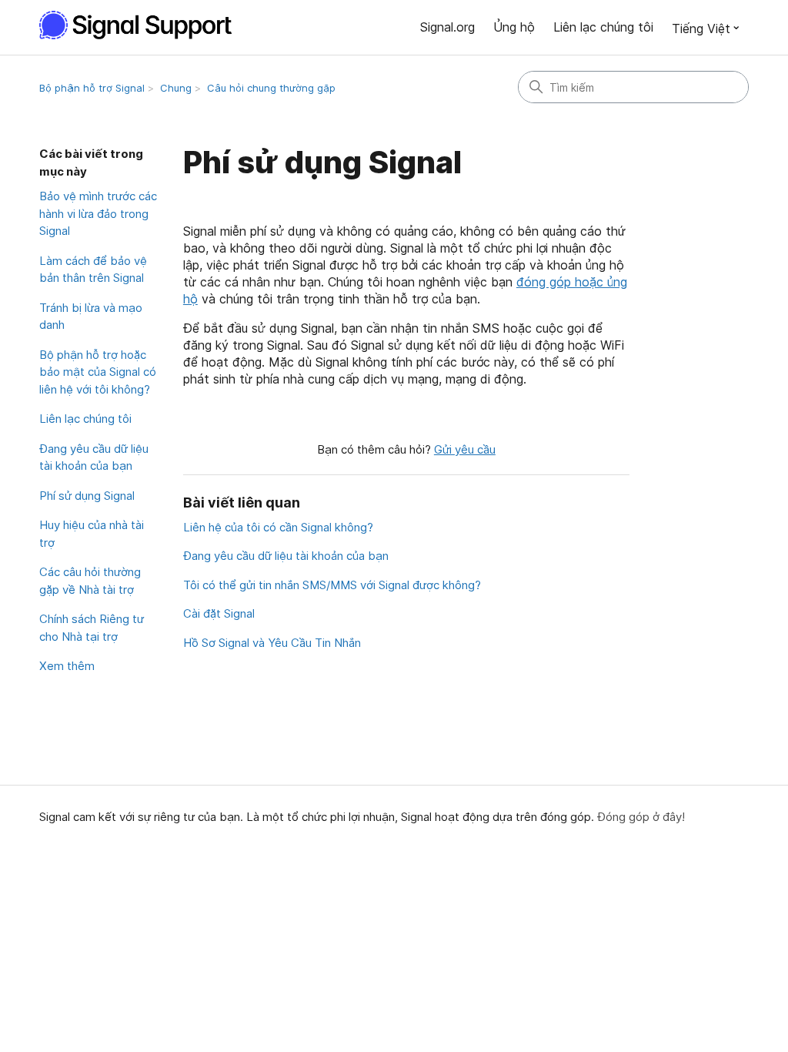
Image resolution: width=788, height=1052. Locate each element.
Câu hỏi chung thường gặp (271, 88)
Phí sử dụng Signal (87, 495)
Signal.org (447, 27)
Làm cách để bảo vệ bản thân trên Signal (93, 269)
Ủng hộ (514, 27)
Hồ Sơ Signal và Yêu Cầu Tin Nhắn (272, 642)
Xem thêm (67, 665)
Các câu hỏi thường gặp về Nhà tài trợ (90, 581)
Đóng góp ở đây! (641, 816)
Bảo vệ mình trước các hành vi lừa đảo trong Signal (98, 213)
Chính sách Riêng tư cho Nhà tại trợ (91, 627)
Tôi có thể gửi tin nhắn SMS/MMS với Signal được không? (332, 585)
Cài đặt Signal (219, 613)
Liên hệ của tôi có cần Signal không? (278, 527)
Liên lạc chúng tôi (603, 27)
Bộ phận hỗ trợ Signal (92, 88)
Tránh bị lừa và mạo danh (90, 316)
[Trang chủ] (144, 25)
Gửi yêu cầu (465, 449)
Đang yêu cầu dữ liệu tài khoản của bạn (94, 457)
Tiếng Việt (701, 28)
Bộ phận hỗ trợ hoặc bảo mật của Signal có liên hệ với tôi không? (97, 372)
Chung (176, 88)
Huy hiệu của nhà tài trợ (91, 534)
